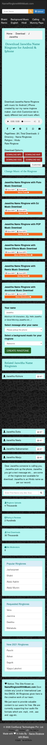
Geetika (10, 622)
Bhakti (4, 19)
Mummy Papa (36, 22)
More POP (22, 234)
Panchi (10, 650)
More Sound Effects (22, 255)
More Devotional (23, 296)
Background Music (20, 19)
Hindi (24, 22)
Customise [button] (36, 164)
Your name (10, 307)
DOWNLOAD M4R (32, 154)
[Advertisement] (23, 76)
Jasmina (11, 615)
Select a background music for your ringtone (23, 337)
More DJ (22, 213)
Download (20, 33)
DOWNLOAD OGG (14, 159)
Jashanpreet (13, 569)
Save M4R (11, 189)
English (15, 22)
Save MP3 (22, 189)
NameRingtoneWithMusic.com (18, 3)
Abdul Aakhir (13, 581)
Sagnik (10, 662)
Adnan (10, 656)
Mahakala (11, 628)
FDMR (18, 740)
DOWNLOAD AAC (33, 159)
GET (40, 376)
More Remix (22, 276)
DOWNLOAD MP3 (13, 154)
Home (9, 33)
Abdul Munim (13, 587)
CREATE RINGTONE (18, 350)
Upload (40, 11)
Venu (9, 609)
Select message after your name (21, 325)
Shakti (10, 575)
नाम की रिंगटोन (27, 740)
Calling (36, 19)
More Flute (22, 192)
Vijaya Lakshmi (14, 668)
